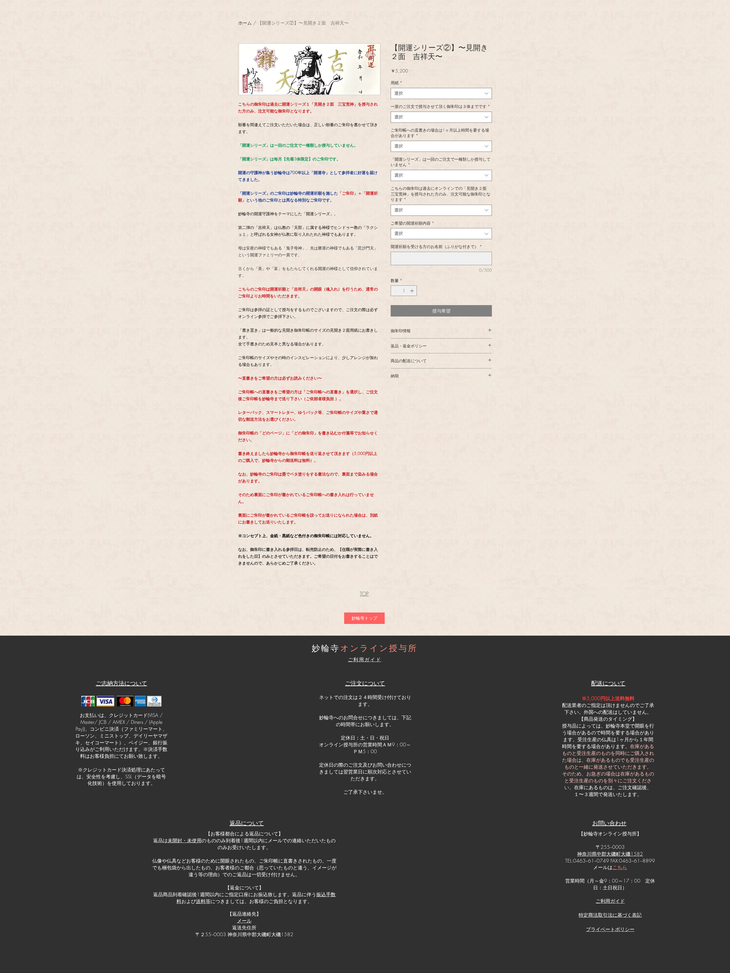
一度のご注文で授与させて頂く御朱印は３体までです (440, 106)
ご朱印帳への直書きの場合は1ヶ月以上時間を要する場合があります (440, 132)
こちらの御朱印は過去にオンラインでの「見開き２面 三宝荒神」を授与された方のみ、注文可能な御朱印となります (440, 194)
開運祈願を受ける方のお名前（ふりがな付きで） (436, 246)
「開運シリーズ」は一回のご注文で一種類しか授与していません (440, 162)
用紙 (396, 82)
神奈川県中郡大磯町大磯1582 (610, 854)
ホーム (245, 23)
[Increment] (412, 291)
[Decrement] (395, 291)
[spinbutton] (404, 291)
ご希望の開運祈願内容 (412, 223)
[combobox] (441, 93)
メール (244, 920)
